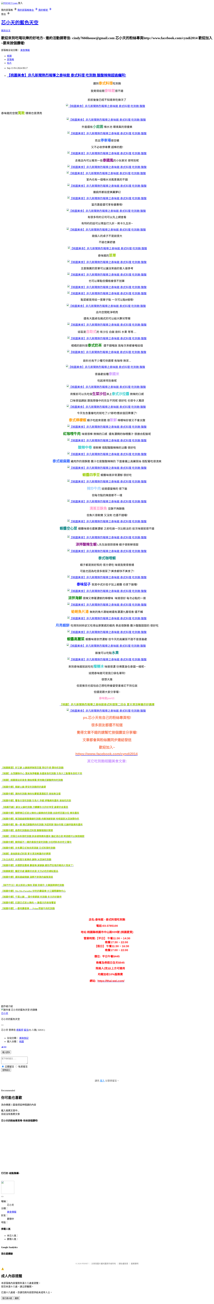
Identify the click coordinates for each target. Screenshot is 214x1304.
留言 (26, 1030)
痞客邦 (19, 1030)
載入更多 (6, 1052)
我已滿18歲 (7, 1298)
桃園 (21, 1041)
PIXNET (85, 1264)
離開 (17, 1298)
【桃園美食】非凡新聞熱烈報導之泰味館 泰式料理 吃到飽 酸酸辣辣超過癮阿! (66, 75)
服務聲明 (134, 1264)
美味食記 (24, 1038)
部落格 (10, 59)
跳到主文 (5, 30)
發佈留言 (6, 1070)
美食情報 (25, 50)
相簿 (9, 56)
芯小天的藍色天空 (19, 22)
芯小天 (4, 1013)
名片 (9, 63)
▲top (3, 1046)
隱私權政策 (123, 1264)
